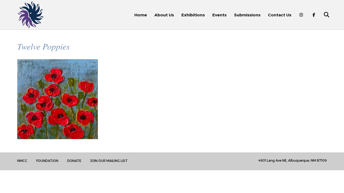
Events (219, 14)
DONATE (74, 161)
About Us (164, 14)
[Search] (323, 15)
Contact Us (279, 14)
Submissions (247, 14)
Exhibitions (193, 14)
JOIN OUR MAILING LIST (109, 161)
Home (140, 14)
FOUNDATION (47, 161)
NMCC (22, 161)
